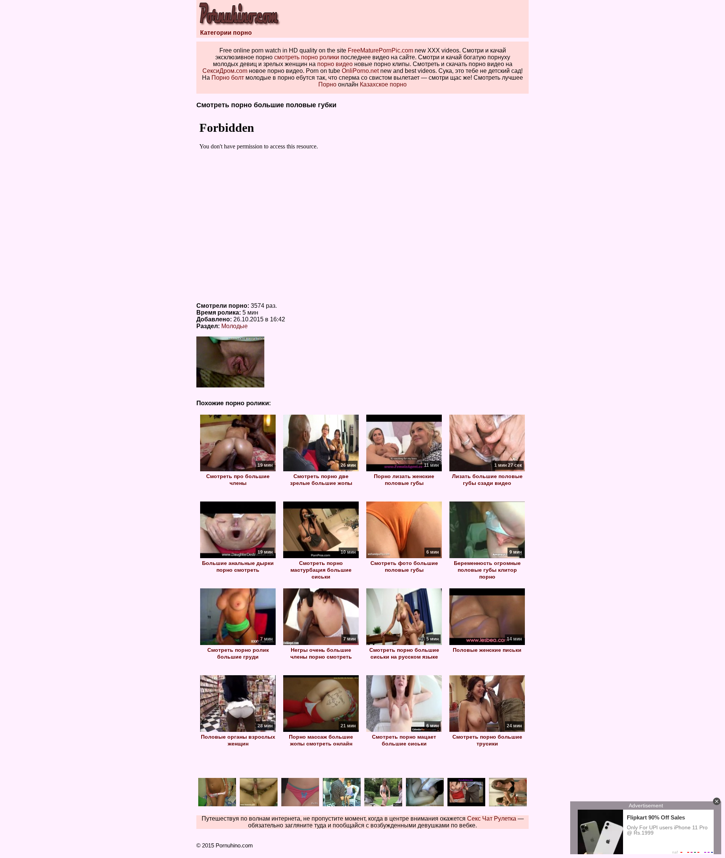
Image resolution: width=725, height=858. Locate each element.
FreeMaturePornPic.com (380, 50)
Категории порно (226, 32)
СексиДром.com (224, 71)
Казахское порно (383, 84)
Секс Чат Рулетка (491, 818)
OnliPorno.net (360, 71)
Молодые (234, 326)
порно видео (335, 64)
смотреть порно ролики (306, 57)
